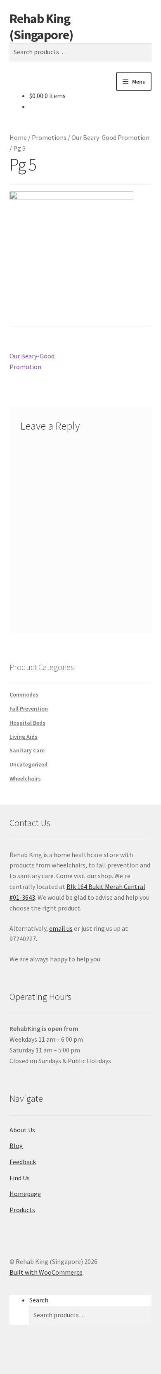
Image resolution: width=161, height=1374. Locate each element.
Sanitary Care (27, 750)
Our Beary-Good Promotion (110, 137)
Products (22, 1210)
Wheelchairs (25, 778)
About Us (22, 1130)
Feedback (22, 1162)
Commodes (23, 694)
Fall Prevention (28, 708)
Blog (16, 1145)
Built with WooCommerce (46, 1272)
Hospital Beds (27, 722)
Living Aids (23, 736)
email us (61, 928)
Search (38, 1300)
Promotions (49, 137)
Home (18, 137)
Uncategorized (28, 764)
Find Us (19, 1178)
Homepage (25, 1193)
